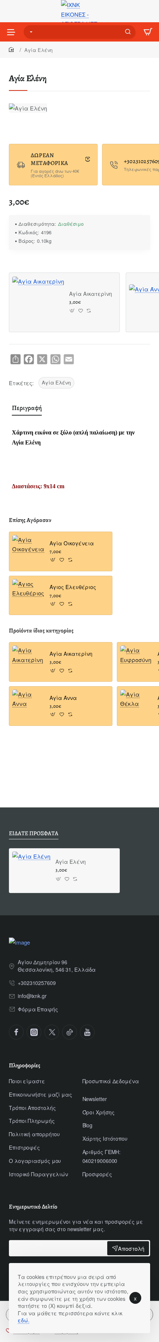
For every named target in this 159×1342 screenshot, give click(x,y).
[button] (72, 311)
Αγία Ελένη (56, 382)
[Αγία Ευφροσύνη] (136, 661)
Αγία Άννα (63, 697)
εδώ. (24, 1320)
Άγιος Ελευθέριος (73, 587)
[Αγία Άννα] (28, 706)
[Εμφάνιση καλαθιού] (148, 31)
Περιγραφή (27, 407)
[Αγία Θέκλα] (136, 706)
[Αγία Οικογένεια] (28, 551)
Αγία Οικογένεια (72, 543)
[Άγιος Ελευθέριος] (28, 595)
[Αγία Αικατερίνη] (38, 302)
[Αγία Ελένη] (31, 871)
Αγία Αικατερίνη (90, 293)
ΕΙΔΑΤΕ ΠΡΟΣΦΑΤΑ (33, 833)
